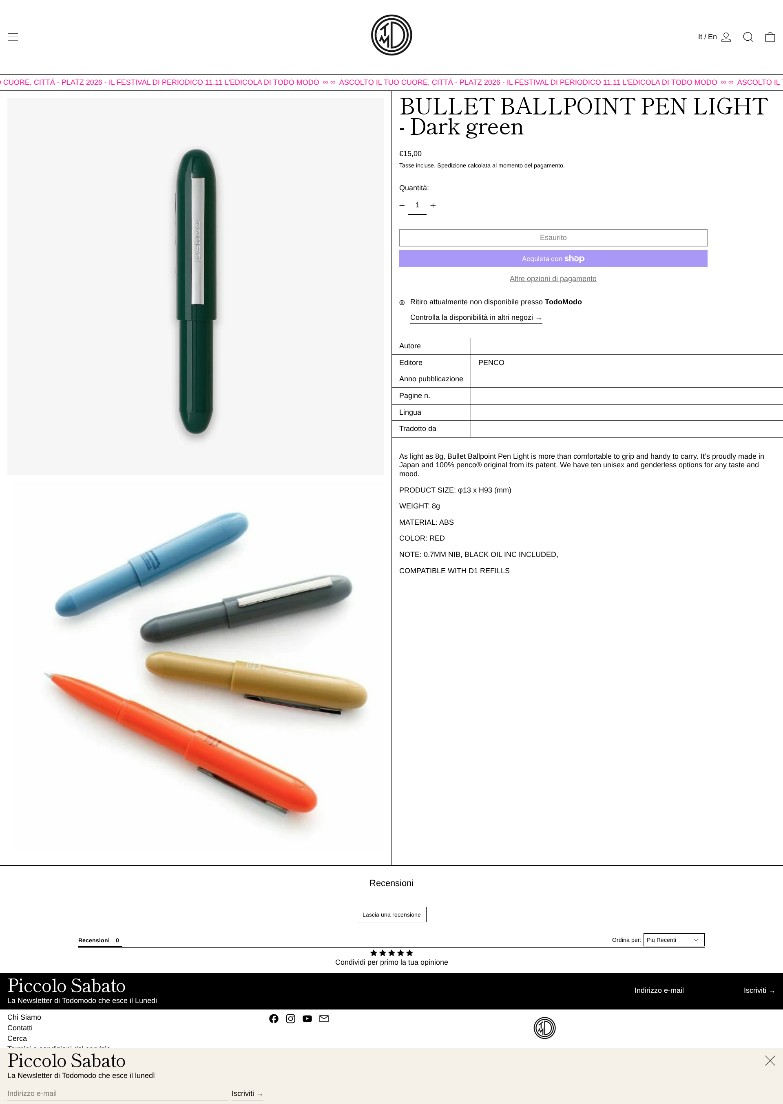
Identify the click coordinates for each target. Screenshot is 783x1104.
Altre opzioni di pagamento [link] (553, 279)
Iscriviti (755, 990)
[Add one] (433, 205)
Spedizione (451, 165)
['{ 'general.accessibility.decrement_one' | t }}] (402, 205)
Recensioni (391, 883)
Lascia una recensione (392, 914)
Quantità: (414, 188)
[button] (748, 37)
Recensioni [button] (94, 940)
